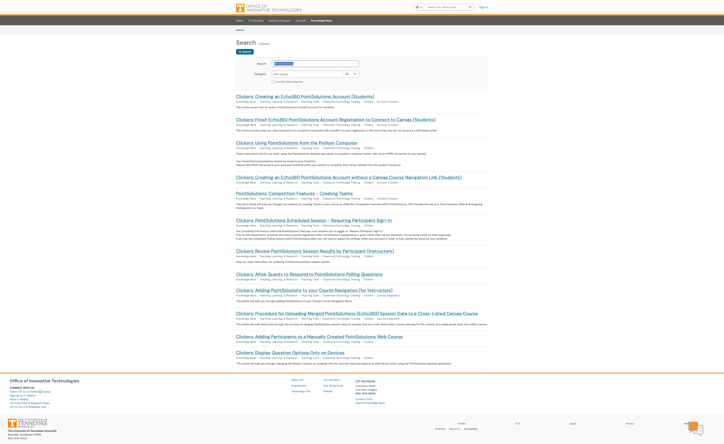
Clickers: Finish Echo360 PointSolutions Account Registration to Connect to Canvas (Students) (336, 120)
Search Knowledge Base (370, 403)
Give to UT (454, 428)
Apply (573, 423)
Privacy (630, 423)
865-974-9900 (366, 393)
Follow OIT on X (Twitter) (24, 391)
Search (241, 30)
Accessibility (471, 428)
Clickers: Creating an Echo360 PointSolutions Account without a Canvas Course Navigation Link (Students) (349, 177)
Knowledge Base (321, 20)
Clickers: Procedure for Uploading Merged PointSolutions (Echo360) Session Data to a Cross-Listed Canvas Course (357, 313)
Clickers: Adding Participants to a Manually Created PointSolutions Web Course (319, 337)
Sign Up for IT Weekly (23, 395)
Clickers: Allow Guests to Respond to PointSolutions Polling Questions (309, 274)
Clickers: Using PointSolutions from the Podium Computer (296, 143)
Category (260, 74)
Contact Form (364, 399)
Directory (440, 428)
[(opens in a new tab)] (269, 8)
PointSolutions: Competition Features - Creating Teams (294, 193)
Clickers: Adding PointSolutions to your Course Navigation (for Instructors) (314, 290)
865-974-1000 (17, 438)
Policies (328, 391)
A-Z (518, 423)
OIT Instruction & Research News (30, 403)
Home (239, 20)
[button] (347, 74)
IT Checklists (256, 20)
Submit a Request (279, 20)
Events (462, 423)
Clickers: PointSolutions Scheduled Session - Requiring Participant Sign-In (314, 220)
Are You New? (332, 380)
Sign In (483, 7)
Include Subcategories (289, 81)
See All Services (333, 385)
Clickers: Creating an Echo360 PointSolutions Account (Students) (305, 96)
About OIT (297, 380)
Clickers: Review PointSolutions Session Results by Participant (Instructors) (315, 251)
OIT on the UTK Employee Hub (28, 407)
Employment (299, 385)
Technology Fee (301, 391)
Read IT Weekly (19, 399)
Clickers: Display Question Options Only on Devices (290, 353)
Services (301, 20)
